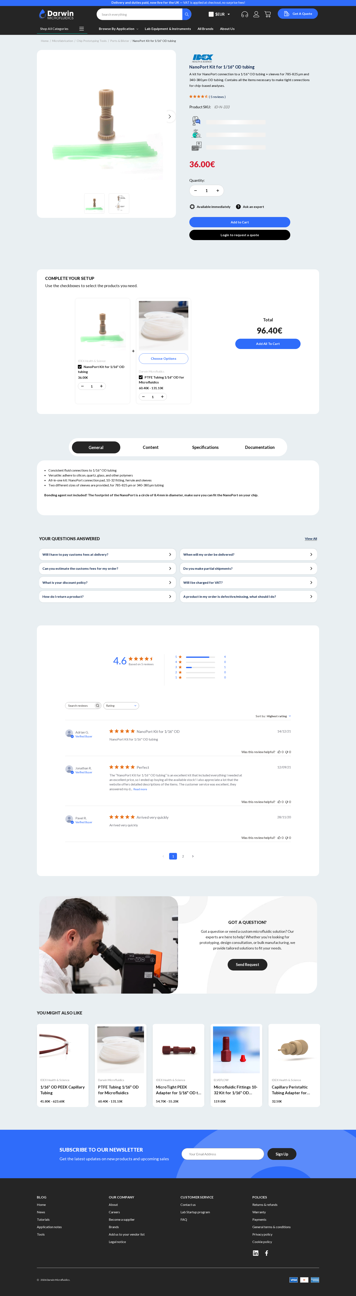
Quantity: (197, 180)
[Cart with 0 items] (268, 14)
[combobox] (121, 705)
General (96, 447)
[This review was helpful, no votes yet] (279, 752)
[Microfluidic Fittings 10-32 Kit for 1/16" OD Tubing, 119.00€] (236, 1049)
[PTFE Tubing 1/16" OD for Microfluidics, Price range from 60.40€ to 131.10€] (120, 1049)
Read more (140, 789)
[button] (82, 386)
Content (151, 447)
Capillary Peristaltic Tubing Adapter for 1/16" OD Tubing (290, 1090)
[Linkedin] (255, 1253)
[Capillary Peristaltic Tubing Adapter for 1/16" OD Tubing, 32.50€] (294, 1049)
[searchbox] (79, 705)
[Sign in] (256, 14)
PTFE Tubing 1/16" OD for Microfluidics (118, 1090)
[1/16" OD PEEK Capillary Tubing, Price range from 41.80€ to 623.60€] (62, 1049)
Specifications (205, 447)
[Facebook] (267, 1253)
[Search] (186, 14)
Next (170, 116)
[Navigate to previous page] (163, 856)
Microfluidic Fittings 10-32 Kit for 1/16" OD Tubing (236, 1090)
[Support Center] (245, 14)
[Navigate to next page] (193, 856)
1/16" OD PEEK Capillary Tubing (62, 1090)
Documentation (260, 447)
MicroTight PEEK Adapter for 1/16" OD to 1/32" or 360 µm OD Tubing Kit (178, 1090)
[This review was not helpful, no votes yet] (286, 752)
